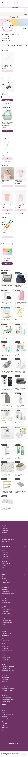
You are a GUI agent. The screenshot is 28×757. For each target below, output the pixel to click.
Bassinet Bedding (5, 591)
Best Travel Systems (6, 695)
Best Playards (5, 679)
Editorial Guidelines (6, 729)
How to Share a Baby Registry (8, 539)
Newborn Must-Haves (6, 582)
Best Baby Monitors (6, 661)
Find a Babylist (5, 530)
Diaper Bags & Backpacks (7, 609)
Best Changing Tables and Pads (8, 670)
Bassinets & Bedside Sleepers (8, 593)
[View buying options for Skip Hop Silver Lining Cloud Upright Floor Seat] (7, 364)
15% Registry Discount (6, 541)
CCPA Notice (4, 723)
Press (3, 570)
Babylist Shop (5, 556)
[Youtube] (21, 739)
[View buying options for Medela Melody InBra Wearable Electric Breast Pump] (7, 415)
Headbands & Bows (6, 616)
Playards (4, 629)
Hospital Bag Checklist (6, 535)
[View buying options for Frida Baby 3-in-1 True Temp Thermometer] (20, 330)
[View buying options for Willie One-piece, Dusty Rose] (7, 197)
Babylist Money (5, 552)
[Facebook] (13, 739)
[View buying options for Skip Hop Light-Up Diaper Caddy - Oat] (20, 467)
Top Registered (5, 584)
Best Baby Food (5, 655)
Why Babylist (4, 532)
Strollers (3, 637)
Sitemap (3, 725)
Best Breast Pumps (6, 668)
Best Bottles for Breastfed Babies (8, 666)
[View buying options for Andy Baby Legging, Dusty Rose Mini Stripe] (20, 197)
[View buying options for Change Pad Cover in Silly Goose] (20, 484)
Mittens (3, 624)
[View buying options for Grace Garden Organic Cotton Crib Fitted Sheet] (7, 467)
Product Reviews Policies (7, 730)
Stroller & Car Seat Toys (6, 633)
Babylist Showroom (6, 558)
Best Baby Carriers (5, 653)
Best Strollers (4, 683)
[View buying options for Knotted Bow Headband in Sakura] (7, 173)
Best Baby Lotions (5, 659)
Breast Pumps (5, 598)
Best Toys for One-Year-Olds (7, 690)
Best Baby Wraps (5, 662)
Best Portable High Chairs (7, 681)
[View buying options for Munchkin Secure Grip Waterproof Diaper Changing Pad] (7, 501)
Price (3, 45)
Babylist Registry (5, 550)
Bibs (3, 595)
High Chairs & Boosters (6, 618)
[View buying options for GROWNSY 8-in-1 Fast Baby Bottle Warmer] (7, 450)
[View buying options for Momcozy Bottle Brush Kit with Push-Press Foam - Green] (20, 364)
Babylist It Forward (5, 561)
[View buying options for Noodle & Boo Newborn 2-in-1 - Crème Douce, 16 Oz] (20, 398)
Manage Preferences (14, 7)
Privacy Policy (15, 5)
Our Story (4, 569)
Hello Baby (4, 565)
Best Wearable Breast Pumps (7, 699)
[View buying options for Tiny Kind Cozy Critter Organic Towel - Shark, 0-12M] (7, 398)
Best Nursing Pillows (6, 677)
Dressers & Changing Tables (7, 615)
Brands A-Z (4, 585)
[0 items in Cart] (26, 17)
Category (13, 45)
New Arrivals (4, 578)
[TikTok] (7, 739)
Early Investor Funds (6, 563)
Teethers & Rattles (5, 638)
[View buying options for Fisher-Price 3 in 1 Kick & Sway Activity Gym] (7, 330)
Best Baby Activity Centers (7, 650)
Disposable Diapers (6, 613)
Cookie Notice (5, 727)
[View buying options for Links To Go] (7, 225)
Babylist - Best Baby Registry (14, 17)
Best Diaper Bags (5, 672)
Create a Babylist (5, 528)
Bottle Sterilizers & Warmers (7, 596)
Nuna (3, 627)
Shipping (4, 710)
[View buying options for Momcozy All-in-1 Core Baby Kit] (20, 347)
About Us (4, 549)
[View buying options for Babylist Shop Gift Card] (7, 251)
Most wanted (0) (20, 45)
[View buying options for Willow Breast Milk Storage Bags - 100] (7, 312)
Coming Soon (4, 580)
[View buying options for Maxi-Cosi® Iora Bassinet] (7, 278)
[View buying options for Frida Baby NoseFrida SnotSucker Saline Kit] (7, 347)
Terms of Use (4, 716)
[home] (14, 524)
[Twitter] (18, 739)
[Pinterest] (15, 739)
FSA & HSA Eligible (6, 587)
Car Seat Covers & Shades (7, 604)
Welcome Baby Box (6, 543)
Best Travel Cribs (5, 692)
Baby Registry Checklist (6, 534)
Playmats (4, 631)
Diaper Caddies (5, 611)
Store (7, 45)
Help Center (4, 707)
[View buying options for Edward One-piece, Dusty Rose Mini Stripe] (20, 173)
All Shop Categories (6, 576)
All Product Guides (5, 646)
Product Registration (6, 721)
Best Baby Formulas (6, 657)
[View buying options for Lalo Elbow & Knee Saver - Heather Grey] (20, 381)
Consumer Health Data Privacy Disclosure (10, 719)
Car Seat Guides (5, 648)
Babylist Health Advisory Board (8, 714)
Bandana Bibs (5, 589)
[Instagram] (10, 739)
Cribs (3, 607)
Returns (3, 712)
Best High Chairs (5, 675)
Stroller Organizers (5, 635)
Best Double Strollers (6, 673)
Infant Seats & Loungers (6, 620)
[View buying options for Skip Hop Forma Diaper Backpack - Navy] (20, 278)
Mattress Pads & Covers (7, 622)
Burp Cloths (4, 600)
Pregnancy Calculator (6, 701)
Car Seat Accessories (6, 602)
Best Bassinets (5, 664)
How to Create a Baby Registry (8, 537)
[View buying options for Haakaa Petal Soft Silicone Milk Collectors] (20, 433)
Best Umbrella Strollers (6, 697)
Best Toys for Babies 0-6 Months (8, 688)
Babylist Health (5, 554)
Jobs (3, 567)
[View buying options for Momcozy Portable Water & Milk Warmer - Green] (20, 450)
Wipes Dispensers (5, 640)
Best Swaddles (5, 684)
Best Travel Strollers (6, 694)
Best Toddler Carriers (6, 686)
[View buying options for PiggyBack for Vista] (7, 86)
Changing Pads (5, 606)
